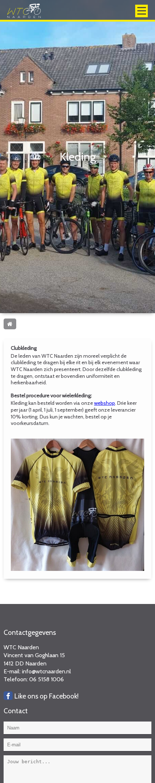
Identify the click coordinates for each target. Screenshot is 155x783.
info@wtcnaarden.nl (46, 671)
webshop (104, 403)
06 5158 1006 (46, 679)
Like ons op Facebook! (46, 696)
